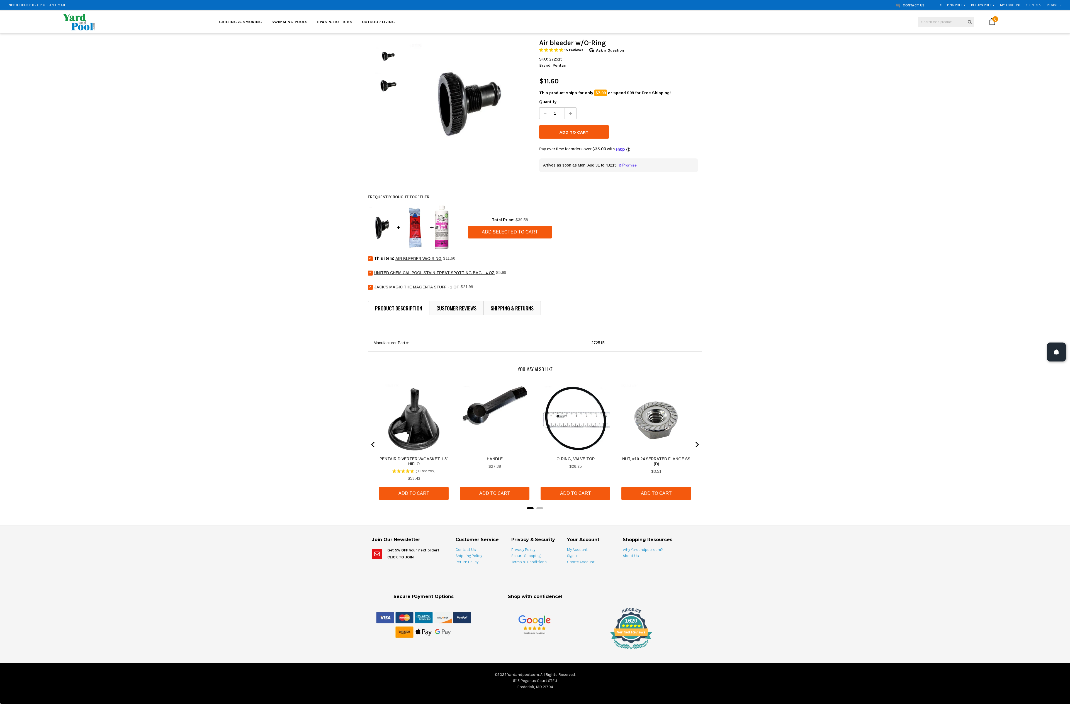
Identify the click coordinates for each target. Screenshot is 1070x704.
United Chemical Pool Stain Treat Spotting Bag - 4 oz (434, 273)
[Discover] (443, 617)
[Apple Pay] (424, 632)
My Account (1010, 5)
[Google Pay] (443, 632)
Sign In (1032, 5)
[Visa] (385, 617)
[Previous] (373, 444)
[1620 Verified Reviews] (535, 650)
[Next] (696, 444)
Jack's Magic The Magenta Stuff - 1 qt (416, 287)
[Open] (1056, 352)
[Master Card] (404, 617)
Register (1054, 5)
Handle (495, 459)
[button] (551, 50)
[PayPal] (462, 617)
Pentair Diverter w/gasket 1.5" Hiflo (414, 461)
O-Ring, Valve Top (575, 459)
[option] (192, 5)
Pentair (560, 65)
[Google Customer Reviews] (534, 624)
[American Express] (424, 617)
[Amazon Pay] (404, 632)
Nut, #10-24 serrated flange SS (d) (656, 461)
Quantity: (548, 102)
